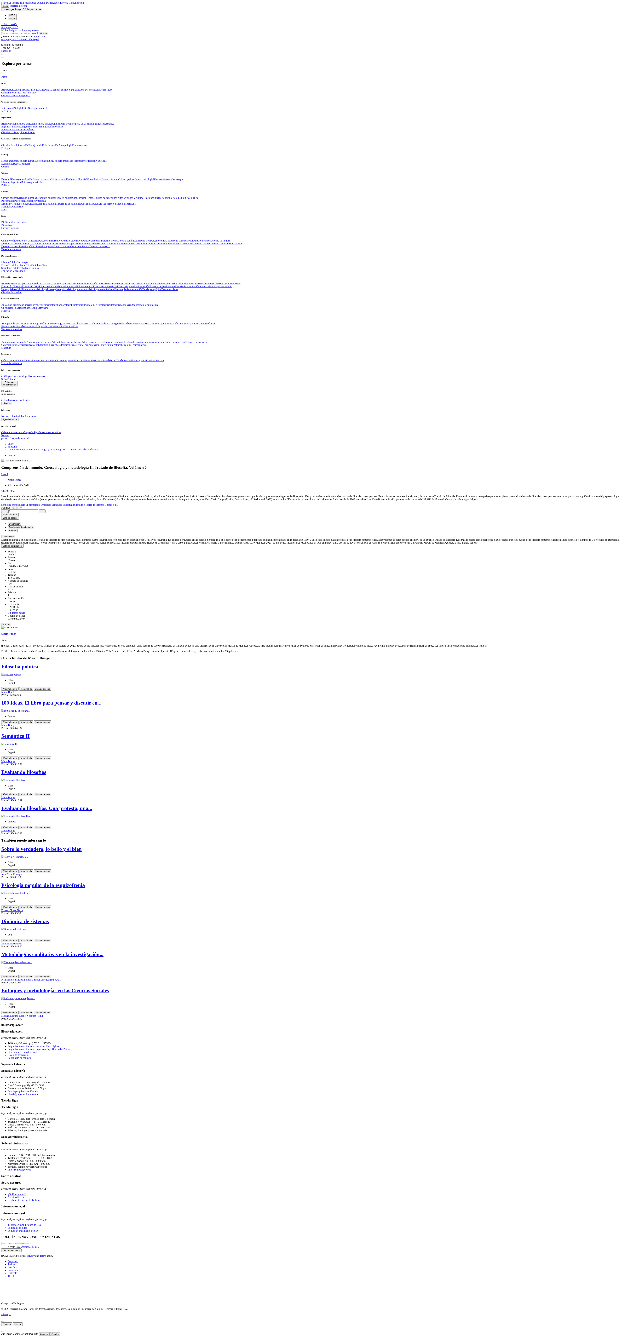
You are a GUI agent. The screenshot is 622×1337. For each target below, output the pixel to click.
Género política (126, 179)
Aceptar (17, 1324)
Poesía (15, 289)
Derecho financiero (109, 243)
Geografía (25, 163)
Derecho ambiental (91, 240)
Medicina (64, 345)
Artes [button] (4, 76)
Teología (113, 203)
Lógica (39, 326)
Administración (50, 145)
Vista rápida (26, 689)
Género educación (60, 179)
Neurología (101, 305)
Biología (17, 108)
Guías (14, 376)
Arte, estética (58, 342)
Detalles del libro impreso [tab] (21, 527)
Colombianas (8, 400)
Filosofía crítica (89, 323)
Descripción (8, 536)
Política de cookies (17, 1227)
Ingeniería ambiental (44, 123)
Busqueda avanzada (20, 438)
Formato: (6, 507)
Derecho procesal (10, 246)
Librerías (7, 403)
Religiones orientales (22, 203)
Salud (112, 289)
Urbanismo (17, 206)
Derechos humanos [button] (11, 249)
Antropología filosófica (13, 323)
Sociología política (179, 197)
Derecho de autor (201, 240)
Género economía (42, 179)
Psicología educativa (78, 289)
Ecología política (44, 160)
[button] (9, 24)
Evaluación (143, 286)
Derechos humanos (27, 197)
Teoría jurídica (32, 268)
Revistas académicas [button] (11, 329)
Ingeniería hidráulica (11, 126)
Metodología (27, 182)
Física (25, 108)
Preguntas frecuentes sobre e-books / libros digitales (34, 1046)
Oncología (6, 307)
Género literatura (110, 179)
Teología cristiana (127, 203)
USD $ (12, 15)
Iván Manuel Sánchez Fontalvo (17, 979)
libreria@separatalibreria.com (23, 1094)
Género (5, 345)
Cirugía (27, 305)
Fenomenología (55, 323)
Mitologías (95, 203)
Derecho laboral (150, 243)
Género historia (94, 179)
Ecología (128, 342)
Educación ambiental (75, 283)
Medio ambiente (9, 160)
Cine (41, 89)
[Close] (2, 57)
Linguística (15, 182)
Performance (14, 92)
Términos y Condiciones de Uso (24, 1224)
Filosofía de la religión (108, 323)
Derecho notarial (201, 243)
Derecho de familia (220, 240)
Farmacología (64, 305)
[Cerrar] (2, 1321)
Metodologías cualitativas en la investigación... (52, 954)
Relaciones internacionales (156, 197)
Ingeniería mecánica (52, 126)
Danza (47, 89)
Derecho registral (45, 246)
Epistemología (32, 323)
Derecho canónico (127, 240)
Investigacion (89, 160)
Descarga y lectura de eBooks (23, 1052)
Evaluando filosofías (23, 772)
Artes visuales (88, 342)
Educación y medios (127, 286)
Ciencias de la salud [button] (11, 292)
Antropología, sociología (14, 342)
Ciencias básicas (73, 342)
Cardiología (17, 305)
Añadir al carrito (10, 514)
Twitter (11, 1264)
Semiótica (59, 326)
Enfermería (36, 305)
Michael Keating (10, 1015)
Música (96, 89)
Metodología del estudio (219, 286)
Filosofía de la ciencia (196, 342)
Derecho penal (217, 243)
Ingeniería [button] (6, 111)
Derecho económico (89, 243)
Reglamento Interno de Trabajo (24, 1200)
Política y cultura (134, 197)
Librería (64, 2)
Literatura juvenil (66, 360)
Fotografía (71, 89)
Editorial (41, 2)
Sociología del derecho (13, 268)
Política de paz (102, 197)
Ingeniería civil (62, 123)
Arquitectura (7, 89)
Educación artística (96, 283)
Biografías (6, 225)
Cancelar (7, 1324)
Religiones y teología (35, 200)
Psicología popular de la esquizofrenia (43, 885)
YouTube (12, 1267)
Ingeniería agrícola (24, 123)
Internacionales (22, 400)
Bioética (5, 222)
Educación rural (85, 286)
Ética (75, 326)
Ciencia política (9, 197)
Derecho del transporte (26, 240)
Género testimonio (162, 179)
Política (13, 262)
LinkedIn (12, 1273)
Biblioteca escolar (10, 283)
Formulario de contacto (19, 1057)
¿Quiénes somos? (17, 1194)
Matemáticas (19, 129)
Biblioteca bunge (16, 612)
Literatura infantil (48, 360)
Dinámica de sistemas (25, 921)
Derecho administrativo (50, 240)
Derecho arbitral (109, 240)
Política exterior (117, 197)
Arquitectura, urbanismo (39, 342)
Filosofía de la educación (162, 286)
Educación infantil (48, 286)
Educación (165, 342)
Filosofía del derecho (12, 265)
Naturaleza (101, 160)
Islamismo (6, 203)
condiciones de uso (29, 1246)
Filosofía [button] (5, 310)
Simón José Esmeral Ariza (47, 979)
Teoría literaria (123, 360)
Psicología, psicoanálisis (133, 345)
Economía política (46, 197)
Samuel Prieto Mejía (11, 943)
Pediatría (16, 307)
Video (109, 89)
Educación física (30, 286)
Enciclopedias (24, 376)
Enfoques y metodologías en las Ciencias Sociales (55, 990)
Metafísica (48, 326)
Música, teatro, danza (80, 345)
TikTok (11, 1275)
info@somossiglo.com (19, 1169)
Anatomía (6, 305)
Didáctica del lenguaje (53, 283)
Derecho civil (143, 240)
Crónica (20, 360)
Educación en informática (186, 283)
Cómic (4, 92)
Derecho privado (233, 243)
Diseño (54, 89)
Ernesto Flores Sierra (12, 910)
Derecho (5, 179)
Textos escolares (169, 289)
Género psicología (143, 179)
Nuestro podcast (5, 437)
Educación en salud (209, 283)
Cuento (28, 360)
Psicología (19, 200)
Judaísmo (85, 203)
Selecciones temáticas (50, 432)
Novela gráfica (138, 360)
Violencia (193, 197)
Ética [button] (3, 209)
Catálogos (34, 89)
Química (30, 129)
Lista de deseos (42, 689)
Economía (6, 163)
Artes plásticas (21, 89)
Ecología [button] (5, 148)
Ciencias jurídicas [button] (10, 228)
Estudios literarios (155, 360)
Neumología (89, 305)
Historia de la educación (187, 286)
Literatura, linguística (49, 345)
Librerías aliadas (27, 416)
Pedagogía (6, 289)
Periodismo (39, 182)
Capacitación (26, 283)
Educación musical (67, 286)
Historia (5, 182)
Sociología (177, 179)
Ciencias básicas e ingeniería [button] (15, 95)
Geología (32, 108)
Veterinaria (42, 307)
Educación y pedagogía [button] (13, 271)
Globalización (79, 197)
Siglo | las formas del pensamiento (19, 2)
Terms (43, 1255)
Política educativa (28, 289)
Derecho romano (62, 246)
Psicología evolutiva (99, 289)
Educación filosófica (11, 286)
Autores (6, 624)
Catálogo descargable (19, 1055)
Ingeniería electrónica (103, 123)
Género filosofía (77, 179)
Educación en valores (230, 283)
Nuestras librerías (10, 416)
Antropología (65, 145)
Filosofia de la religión (44, 203)
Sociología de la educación (128, 289)
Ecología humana (27, 160)
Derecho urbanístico (99, 246)
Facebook (13, 1261)
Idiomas (203, 286)
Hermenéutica (208, 323)
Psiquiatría (26, 307)
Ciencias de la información (15, 145)
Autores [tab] (12, 530)
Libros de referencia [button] (11, 363)
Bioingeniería (8, 123)
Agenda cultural (10, 419)
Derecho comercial (159, 240)
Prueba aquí (40, 36)
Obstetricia (112, 305)
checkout (6, 50)
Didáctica (37, 283)
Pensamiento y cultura (102, 345)
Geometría (42, 108)
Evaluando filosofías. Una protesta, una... (46, 808)
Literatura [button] (6, 347)
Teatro (103, 89)
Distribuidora (53, 2)
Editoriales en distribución (9, 383)
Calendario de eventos (12, 432)
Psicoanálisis (7, 200)
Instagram (13, 1270)
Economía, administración (146, 342)
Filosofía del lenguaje (152, 323)
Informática (7, 129)
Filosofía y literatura (190, 323)
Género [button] (5, 166)
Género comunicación (21, 179)
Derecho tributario (80, 246)
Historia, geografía (18, 345)
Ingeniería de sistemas (81, 123)
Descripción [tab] (14, 524)
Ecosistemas (75, 160)
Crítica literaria (8, 360)
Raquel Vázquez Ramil (31, 1015)
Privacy (31, 1255)
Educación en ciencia (162, 283)
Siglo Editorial (8, 379)
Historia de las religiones (68, 203)
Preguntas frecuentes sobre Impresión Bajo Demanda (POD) (38, 1049)
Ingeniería (33, 345)
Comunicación (76, 2)
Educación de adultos (140, 283)
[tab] (311, 536)
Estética (62, 89)
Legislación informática (35, 265)
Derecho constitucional (181, 240)
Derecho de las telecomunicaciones (39, 243)
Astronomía (7, 108)
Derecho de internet (11, 243)
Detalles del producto (12, 546)
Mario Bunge (14, 479)
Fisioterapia (77, 305)
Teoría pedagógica (151, 289)
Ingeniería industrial (32, 126)
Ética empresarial (18, 222)
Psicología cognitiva (57, 289)
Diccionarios (38, 376)
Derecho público (27, 246)
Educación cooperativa (117, 283)
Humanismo (30, 326)
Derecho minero (185, 243)
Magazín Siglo (31, 432)
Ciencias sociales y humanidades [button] (18, 132)
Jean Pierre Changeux (12, 874)
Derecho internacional (130, 243)
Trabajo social (36, 145)
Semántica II (15, 736)
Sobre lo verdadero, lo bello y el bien (41, 849)
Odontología (124, 305)
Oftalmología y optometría (144, 305)
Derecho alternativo (72, 240)
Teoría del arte (28, 92)
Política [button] (5, 185)
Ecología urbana (61, 160)
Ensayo (36, 360)
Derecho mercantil (167, 243)
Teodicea (68, 326)
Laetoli (4, 474)
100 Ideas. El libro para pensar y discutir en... (51, 703)
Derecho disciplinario (68, 243)
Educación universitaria (105, 286)
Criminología (8, 240)
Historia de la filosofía (12, 326)
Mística (105, 203)
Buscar (43, 33)
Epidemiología (49, 305)
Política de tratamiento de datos (24, 1230)
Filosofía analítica (72, 323)
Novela (88, 360)
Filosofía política (63, 197)
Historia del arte (84, 89)
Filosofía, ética (177, 342)
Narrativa (79, 360)
